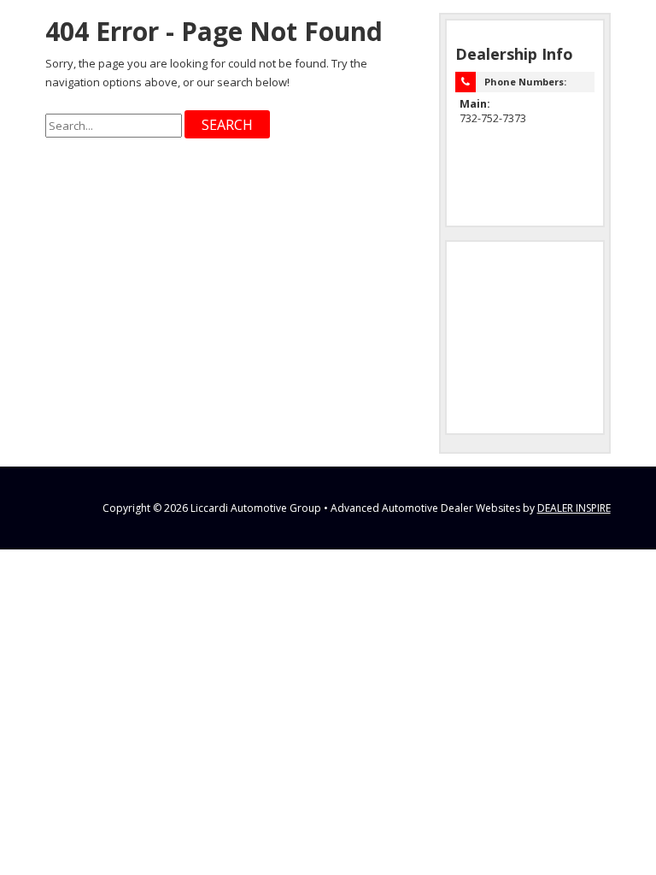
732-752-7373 (493, 118)
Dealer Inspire (574, 508)
